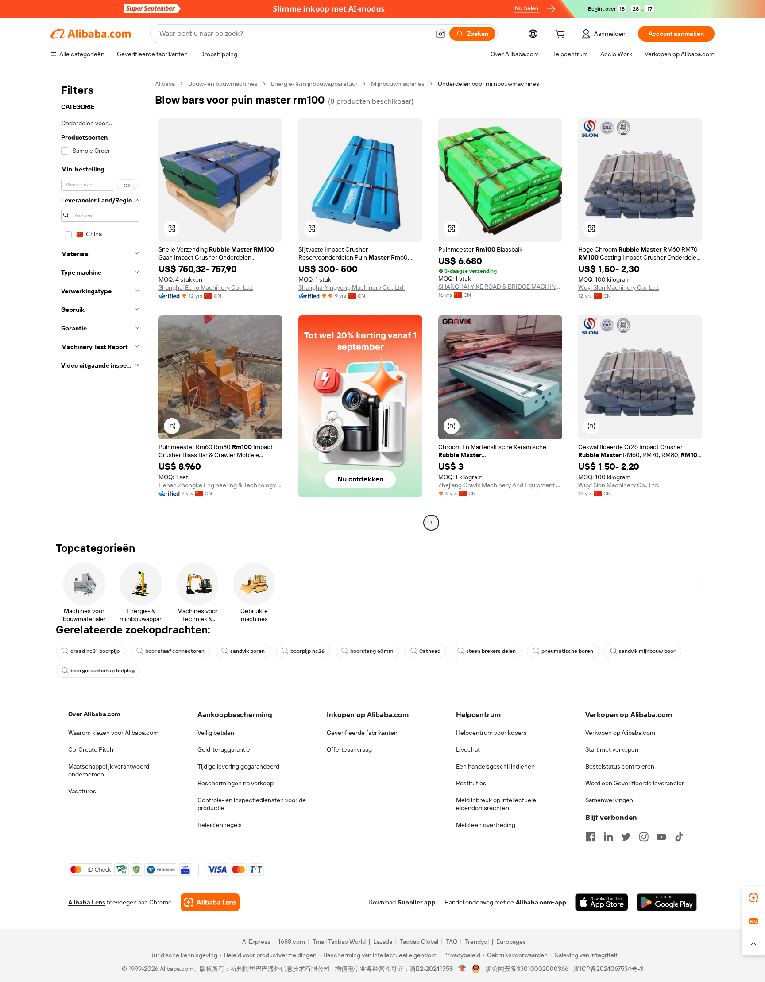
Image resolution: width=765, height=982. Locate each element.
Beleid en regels (219, 824)
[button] (440, 33)
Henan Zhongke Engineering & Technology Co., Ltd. (220, 485)
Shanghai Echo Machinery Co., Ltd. (205, 287)
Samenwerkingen (609, 799)
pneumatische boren (567, 651)
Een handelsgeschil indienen (495, 766)
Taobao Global (419, 941)
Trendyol (477, 941)
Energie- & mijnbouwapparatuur (314, 83)
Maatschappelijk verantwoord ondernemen (108, 770)
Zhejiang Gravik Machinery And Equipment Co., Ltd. (500, 485)
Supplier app (417, 902)
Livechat (468, 749)
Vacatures (82, 791)
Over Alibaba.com (94, 714)
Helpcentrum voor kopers (491, 732)
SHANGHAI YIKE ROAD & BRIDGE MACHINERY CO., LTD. (500, 286)
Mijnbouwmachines (398, 83)
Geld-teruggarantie (223, 749)
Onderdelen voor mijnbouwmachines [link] (488, 83)
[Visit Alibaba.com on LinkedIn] (608, 836)
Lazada (382, 941)
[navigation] (100, 304)
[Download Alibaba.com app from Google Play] (667, 902)
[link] (753, 897)
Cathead (429, 651)
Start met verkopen (611, 749)
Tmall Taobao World (339, 941)
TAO (451, 941)
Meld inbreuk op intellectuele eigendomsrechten (496, 803)
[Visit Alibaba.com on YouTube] (661, 836)
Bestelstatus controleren (619, 766)
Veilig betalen (215, 732)
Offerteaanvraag (349, 749)
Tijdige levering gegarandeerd (238, 766)
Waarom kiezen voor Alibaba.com (113, 732)
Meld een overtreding (485, 824)
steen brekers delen (491, 651)
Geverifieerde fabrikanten (362, 732)
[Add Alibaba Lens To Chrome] (210, 902)
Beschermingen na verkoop (235, 783)
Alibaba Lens (86, 902)
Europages (511, 941)
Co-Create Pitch (90, 749)
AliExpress (256, 941)
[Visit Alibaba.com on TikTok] (679, 836)
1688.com (291, 941)
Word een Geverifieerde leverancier (634, 783)
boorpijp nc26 (307, 651)
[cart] (561, 35)
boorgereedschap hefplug (102, 671)
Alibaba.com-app (541, 902)
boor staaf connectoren (175, 651)
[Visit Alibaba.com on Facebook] (590, 836)
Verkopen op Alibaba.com (620, 732)
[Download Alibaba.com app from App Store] (601, 902)
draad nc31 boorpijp (95, 651)
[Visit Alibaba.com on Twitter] (626, 836)
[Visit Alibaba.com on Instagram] (643, 836)
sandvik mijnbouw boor (647, 651)
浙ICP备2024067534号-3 (608, 968)
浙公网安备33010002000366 (527, 968)
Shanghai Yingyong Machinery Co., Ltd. (351, 287)
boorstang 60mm (372, 651)
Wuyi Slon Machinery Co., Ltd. (618, 287)
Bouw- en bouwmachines (223, 83)
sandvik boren (247, 651)
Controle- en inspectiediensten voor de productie (251, 803)
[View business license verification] (462, 968)
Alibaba (165, 83)
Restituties (471, 783)
